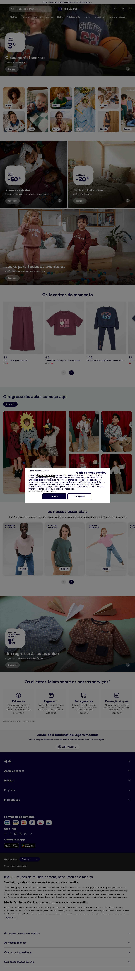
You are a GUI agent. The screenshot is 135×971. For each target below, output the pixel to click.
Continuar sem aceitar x (39, 471)
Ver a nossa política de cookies (42, 491)
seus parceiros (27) (46, 475)
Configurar (79, 496)
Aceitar (54, 496)
